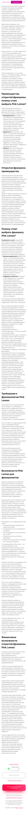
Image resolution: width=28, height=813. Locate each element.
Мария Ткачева (19, 807)
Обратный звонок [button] (14, 775)
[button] (16, 2)
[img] (24, 2)
